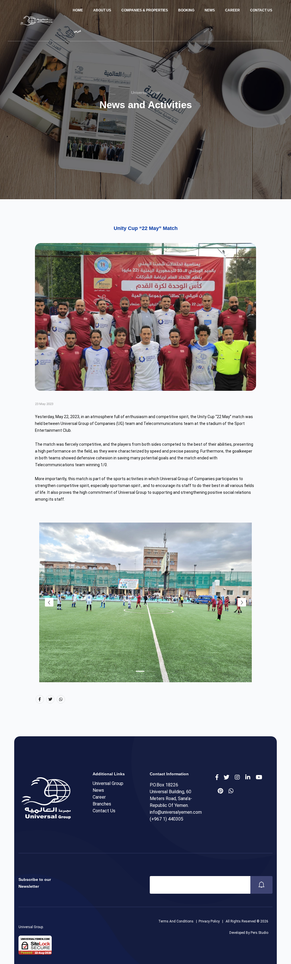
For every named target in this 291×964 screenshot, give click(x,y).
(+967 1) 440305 (166, 819)
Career (232, 10)
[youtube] (259, 777)
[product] (247, 777)
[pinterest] (220, 791)
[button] (140, 671)
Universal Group (108, 783)
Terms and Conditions (176, 921)
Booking (186, 10)
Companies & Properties (144, 10)
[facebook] (216, 777)
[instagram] (237, 777)
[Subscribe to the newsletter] (261, 885)
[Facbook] (40, 699)
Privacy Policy (209, 921)
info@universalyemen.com (176, 812)
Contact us (261, 10)
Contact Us (104, 810)
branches (102, 804)
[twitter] (226, 777)
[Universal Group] (35, 20)
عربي (77, 31)
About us (102, 10)
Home (78, 10)
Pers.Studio (259, 933)
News (210, 10)
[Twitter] (50, 699)
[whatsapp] (231, 791)
